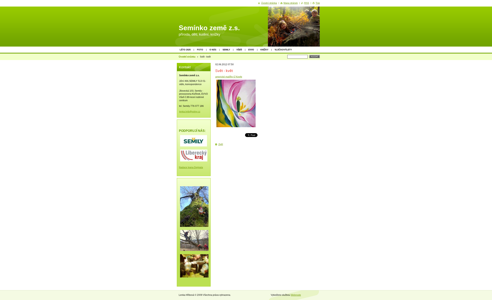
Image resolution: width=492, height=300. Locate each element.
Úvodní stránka (187, 56)
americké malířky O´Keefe (228, 76)
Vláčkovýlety (283, 49)
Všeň (239, 49)
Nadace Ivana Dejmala (191, 167)
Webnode (296, 295)
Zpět (220, 144)
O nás (212, 49)
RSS (306, 3)
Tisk (318, 3)
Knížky (264, 49)
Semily (226, 49)
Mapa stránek (290, 3)
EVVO (251, 49)
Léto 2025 (185, 49)
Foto (200, 49)
